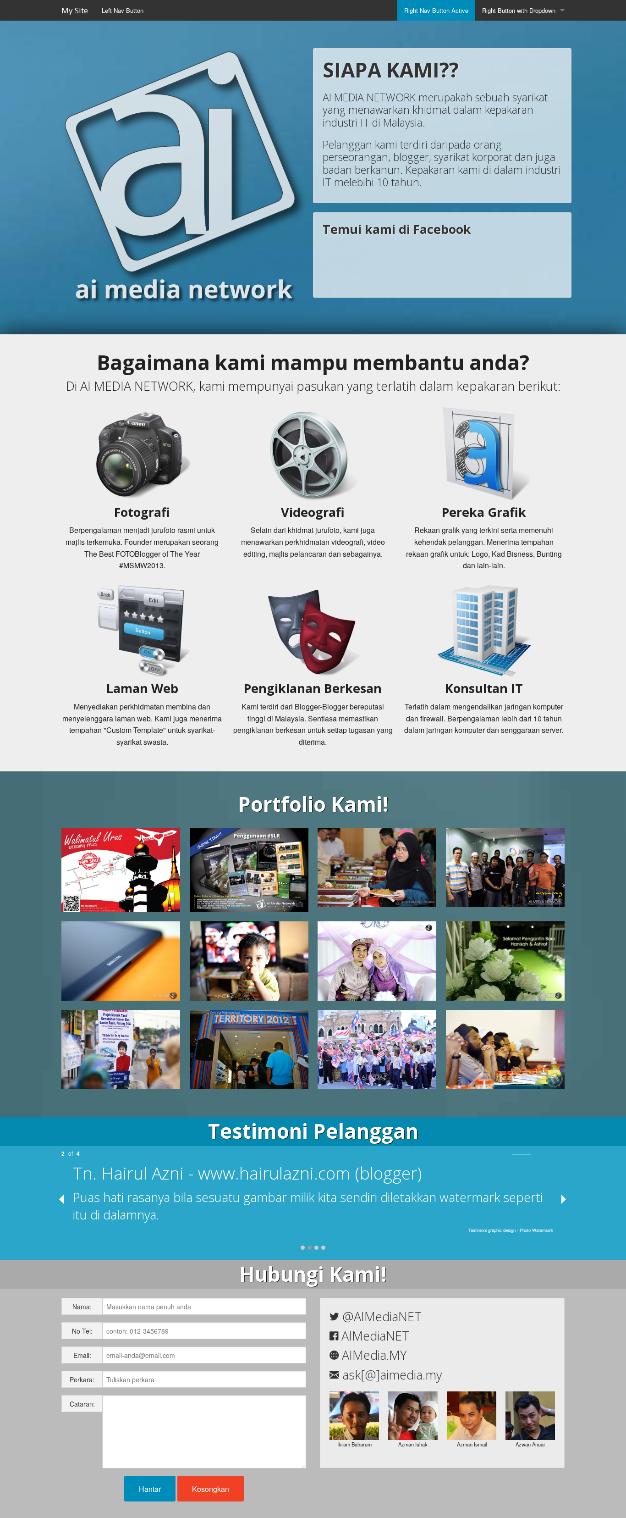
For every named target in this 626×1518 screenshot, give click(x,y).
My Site (74, 10)
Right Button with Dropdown (518, 10)
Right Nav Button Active (436, 10)
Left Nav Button (122, 10)
